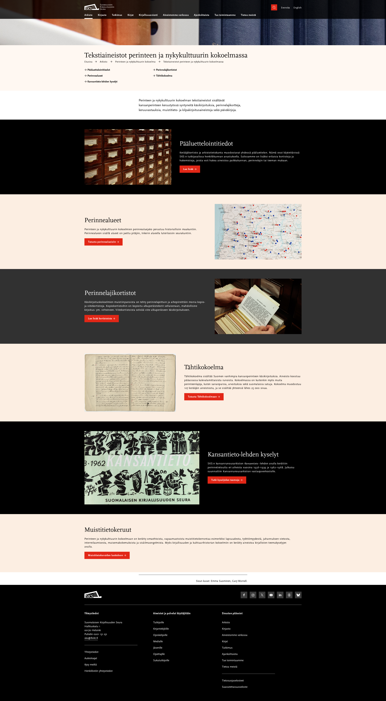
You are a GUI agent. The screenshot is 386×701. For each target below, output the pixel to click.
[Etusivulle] (93, 597)
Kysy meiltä (90, 664)
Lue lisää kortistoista (100, 318)
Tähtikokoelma (164, 75)
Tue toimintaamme (225, 15)
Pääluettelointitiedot (98, 69)
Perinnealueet (95, 75)
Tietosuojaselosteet (233, 680)
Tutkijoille (158, 622)
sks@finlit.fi (91, 638)
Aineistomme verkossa (176, 15)
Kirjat (131, 15)
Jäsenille (157, 647)
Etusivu (88, 61)
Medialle (158, 641)
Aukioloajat (90, 658)
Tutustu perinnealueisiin (102, 241)
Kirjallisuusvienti (148, 15)
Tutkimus (117, 15)
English (298, 7)
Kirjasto (102, 15)
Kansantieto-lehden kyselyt (102, 81)
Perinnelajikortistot (166, 69)
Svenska (285, 7)
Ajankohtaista (201, 15)
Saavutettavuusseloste (234, 686)
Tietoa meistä (248, 15)
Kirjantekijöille (161, 628)
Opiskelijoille (160, 635)
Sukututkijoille (161, 660)
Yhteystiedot (91, 652)
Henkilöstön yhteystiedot (98, 671)
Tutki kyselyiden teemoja (225, 480)
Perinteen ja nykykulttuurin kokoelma (135, 61)
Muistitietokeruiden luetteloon (105, 555)
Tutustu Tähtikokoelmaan (202, 396)
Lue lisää (188, 169)
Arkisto (88, 15)
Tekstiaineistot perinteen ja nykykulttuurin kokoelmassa (193, 61)
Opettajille (159, 654)
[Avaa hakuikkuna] (274, 7)
